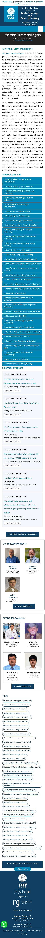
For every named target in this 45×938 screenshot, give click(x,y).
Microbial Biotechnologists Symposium (16, 742)
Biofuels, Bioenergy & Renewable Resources (22, 288)
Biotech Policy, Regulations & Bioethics (20, 341)
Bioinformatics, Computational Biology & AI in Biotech (21, 269)
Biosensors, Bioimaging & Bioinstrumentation (22, 264)
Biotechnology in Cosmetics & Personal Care (22, 311)
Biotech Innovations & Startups (17, 336)
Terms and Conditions (34, 931)
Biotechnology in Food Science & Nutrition (20, 225)
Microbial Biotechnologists (13, 53)
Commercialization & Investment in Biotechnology (18, 353)
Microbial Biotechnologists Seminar (15, 798)
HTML (17, 391)
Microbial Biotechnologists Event (14, 819)
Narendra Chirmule (13, 567)
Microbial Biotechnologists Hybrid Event (17, 750)
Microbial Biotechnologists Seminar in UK (17, 835)
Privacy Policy (22, 934)
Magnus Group (20, 931)
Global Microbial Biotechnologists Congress (18, 771)
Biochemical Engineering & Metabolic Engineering (18, 199)
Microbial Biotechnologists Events (14, 709)
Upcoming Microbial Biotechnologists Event (18, 815)
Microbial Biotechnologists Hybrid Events (17, 717)
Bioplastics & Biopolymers (15, 293)
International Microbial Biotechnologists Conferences (21, 767)
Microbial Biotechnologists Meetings (15, 730)
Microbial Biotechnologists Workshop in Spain (19, 844)
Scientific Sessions (26, 39)
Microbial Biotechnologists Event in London (18, 839)
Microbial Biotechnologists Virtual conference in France (22, 848)
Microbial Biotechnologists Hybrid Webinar (18, 775)
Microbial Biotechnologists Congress (15, 713)
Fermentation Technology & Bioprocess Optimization (20, 305)
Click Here (22, 869)
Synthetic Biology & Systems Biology (18, 186)
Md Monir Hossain (11, 642)
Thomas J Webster (32, 567)
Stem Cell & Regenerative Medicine (18, 250)
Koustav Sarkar (33, 673)
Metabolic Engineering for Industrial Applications (18, 299)
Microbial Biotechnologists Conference (16, 705)
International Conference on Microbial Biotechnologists (16, 784)
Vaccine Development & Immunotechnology (21, 284)
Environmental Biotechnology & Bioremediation (16, 205)
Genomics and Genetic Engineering (18, 364)
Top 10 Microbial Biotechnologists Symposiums (19, 856)
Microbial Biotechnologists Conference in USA (19, 823)
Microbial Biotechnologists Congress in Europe (19, 827)
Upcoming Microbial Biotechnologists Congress (19, 810)
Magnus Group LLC (22, 916)
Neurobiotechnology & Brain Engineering (20, 259)
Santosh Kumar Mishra (11, 674)
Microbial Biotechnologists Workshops (16, 734)
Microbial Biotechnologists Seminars (15, 725)
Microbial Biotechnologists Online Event (17, 746)
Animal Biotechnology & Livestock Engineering (18, 230)
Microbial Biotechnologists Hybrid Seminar (18, 779)
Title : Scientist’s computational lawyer (18, 478)
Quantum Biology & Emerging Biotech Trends (22, 332)
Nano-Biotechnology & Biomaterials (18, 220)
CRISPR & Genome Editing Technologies (20, 275)
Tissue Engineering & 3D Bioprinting (18, 254)
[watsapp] (4, 924)
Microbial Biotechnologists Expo (14, 759)
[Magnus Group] (22, 903)
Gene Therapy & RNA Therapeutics (18, 279)
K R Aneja (33, 642)
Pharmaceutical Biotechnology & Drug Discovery (19, 244)
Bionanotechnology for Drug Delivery (19, 327)
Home (15, 39)
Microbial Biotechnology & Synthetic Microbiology (18, 321)
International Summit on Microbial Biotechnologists (20, 794)
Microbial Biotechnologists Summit (15, 754)
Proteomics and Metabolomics (16, 359)
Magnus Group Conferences (22, 910)
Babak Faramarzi (13, 596)
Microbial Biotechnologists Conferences (17, 701)
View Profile (9, 391)
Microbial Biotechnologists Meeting (15, 802)
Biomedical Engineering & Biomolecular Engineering (20, 237)
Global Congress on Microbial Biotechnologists (19, 790)
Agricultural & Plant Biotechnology (17, 211)
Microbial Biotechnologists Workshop (16, 806)
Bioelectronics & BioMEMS (15, 316)
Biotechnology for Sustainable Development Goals (21, 346)
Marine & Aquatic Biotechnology (17, 216)
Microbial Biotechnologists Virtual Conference (19, 738)
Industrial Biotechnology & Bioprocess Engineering (19, 192)
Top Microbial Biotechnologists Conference (18, 852)
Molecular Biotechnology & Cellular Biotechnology (18, 180)
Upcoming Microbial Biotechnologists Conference (20, 763)
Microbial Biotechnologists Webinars (15, 721)
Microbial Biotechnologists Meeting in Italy (17, 831)
